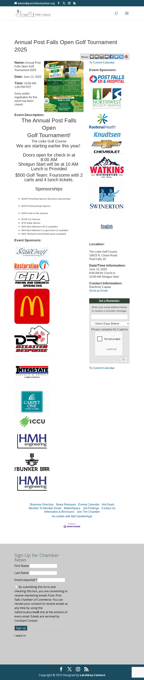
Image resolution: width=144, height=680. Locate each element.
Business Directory (42, 504)
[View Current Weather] (106, 56)
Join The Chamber (88, 511)
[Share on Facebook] (111, 56)
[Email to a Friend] (97, 56)
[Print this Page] (92, 56)
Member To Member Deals (45, 508)
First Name (22, 566)
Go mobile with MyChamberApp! (72, 516)
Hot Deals (108, 504)
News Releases (66, 504)
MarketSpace (72, 508)
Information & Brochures (59, 511)
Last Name (21, 573)
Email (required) (25, 580)
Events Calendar (88, 504)
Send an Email (98, 290)
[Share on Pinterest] (126, 56)
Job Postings (91, 508)
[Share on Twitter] (116, 56)
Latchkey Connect (92, 675)
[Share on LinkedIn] (121, 56)
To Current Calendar (101, 62)
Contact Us (108, 508)
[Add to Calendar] (102, 56)
